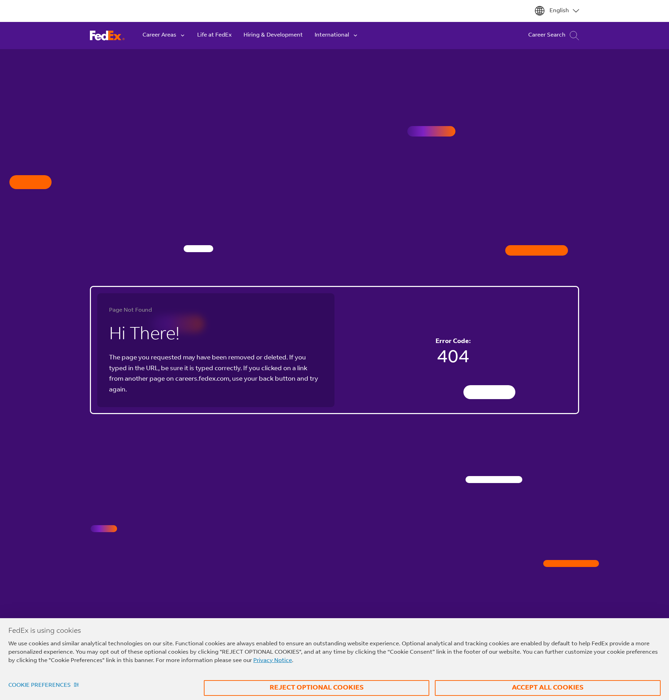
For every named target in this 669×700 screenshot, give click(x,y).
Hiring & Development (273, 35)
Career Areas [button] (159, 35)
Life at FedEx (214, 35)
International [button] (332, 35)
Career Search (547, 35)
